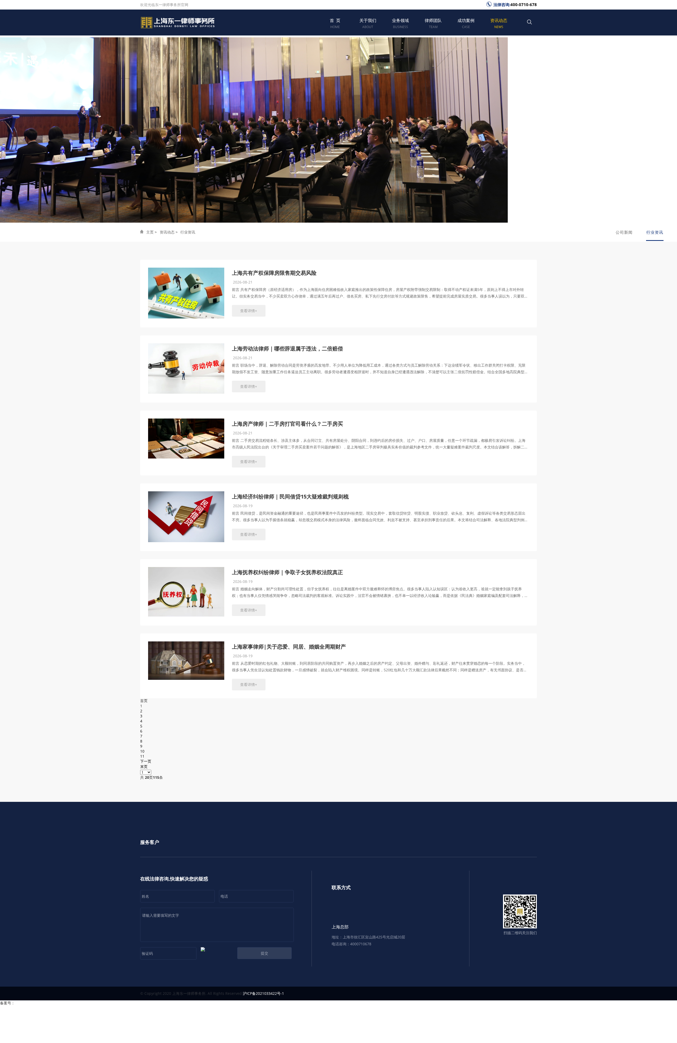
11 (142, 756)
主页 (150, 232)
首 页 (335, 23)
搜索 (529, 24)
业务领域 (400, 23)
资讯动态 (498, 23)
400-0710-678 (523, 4)
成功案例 (466, 23)
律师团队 (433, 23)
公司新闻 (624, 232)
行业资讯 (187, 232)
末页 (144, 766)
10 (142, 751)
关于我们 (367, 23)
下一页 (145, 761)
